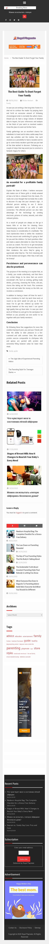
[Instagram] (10, 20)
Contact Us (13, 927)
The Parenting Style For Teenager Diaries (21, 370)
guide (16, 351)
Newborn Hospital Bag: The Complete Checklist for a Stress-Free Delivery (29, 534)
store (37, 648)
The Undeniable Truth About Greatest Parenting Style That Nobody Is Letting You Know (28, 570)
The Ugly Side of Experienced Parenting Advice (24, 360)
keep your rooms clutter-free (26, 644)
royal (31, 649)
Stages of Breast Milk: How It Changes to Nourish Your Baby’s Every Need (23, 457)
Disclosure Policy (25, 927)
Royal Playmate (28, 863)
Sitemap (38, 927)
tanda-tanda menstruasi (20, 653)
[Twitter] (14, 20)
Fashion (8, 641)
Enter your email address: (23, 855)
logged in (19, 513)
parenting (13, 648)
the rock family (31, 653)
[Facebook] (6, 20)
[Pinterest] (18, 20)
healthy (34, 641)
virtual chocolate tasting (12, 657)
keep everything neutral (12, 644)
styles (9, 653)
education (18, 636)
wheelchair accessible (25, 657)
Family (8, 103)
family (11, 351)
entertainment (28, 636)
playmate (25, 648)
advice (10, 636)
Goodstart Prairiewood (17, 641)
